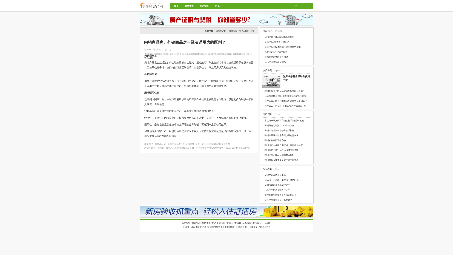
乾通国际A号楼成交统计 (276, 52)
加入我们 (257, 223)
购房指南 (233, 31)
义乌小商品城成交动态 (275, 62)
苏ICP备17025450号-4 (260, 227)
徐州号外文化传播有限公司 (222, 227)
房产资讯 (204, 6)
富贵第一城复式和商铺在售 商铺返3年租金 (284, 120)
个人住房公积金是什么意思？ (278, 200)
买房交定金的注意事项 (275, 175)
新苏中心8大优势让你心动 (277, 42)
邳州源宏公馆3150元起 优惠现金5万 (281, 150)
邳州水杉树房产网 (212, 144)
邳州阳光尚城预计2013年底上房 (279, 125)
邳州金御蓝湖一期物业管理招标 (279, 130)
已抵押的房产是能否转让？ (277, 190)
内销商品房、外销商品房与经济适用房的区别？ (177, 144)
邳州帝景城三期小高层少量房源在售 (282, 135)
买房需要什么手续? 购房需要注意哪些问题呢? (286, 96)
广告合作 (267, 223)
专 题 (217, 6)
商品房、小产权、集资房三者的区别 (282, 180)
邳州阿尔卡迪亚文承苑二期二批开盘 (282, 160)
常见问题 (243, 31)
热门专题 (268, 70)
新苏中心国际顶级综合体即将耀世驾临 (283, 47)
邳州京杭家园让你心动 (275, 140)
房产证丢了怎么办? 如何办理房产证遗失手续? (286, 105)
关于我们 (236, 223)
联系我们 (246, 223)
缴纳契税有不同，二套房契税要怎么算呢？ (285, 91)
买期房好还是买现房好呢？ (277, 185)
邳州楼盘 (189, 6)
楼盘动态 (268, 30)
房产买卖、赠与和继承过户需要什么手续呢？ (286, 101)
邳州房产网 (221, 31)
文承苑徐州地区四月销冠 (276, 57)
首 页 (176, 6)
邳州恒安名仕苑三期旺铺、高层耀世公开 (284, 145)
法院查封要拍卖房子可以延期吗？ (280, 195)
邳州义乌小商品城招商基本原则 (279, 37)
